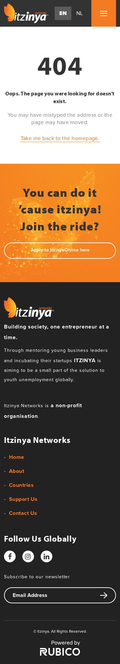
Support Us (23, 499)
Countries (21, 485)
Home (16, 457)
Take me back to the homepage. (60, 138)
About (16, 471)
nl (79, 13)
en (63, 13)
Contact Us (23, 513)
